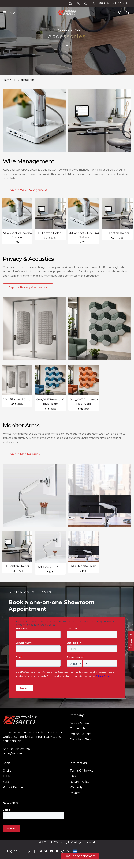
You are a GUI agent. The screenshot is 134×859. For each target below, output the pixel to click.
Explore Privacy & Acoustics (28, 287)
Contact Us (77, 728)
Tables (7, 776)
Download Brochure (84, 739)
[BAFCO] (67, 12)
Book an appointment (80, 856)
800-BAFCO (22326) (113, 3)
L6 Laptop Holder (50, 233)
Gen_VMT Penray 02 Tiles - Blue (50, 401)
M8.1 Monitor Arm (83, 566)
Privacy (75, 793)
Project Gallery (80, 734)
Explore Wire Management (28, 190)
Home (7, 80)
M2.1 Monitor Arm (50, 567)
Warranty (76, 787)
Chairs (7, 770)
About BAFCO (79, 722)
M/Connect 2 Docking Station (17, 235)
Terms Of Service (82, 770)
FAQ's (73, 776)
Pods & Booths (13, 787)
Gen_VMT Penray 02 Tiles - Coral (84, 401)
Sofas (6, 781)
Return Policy (79, 781)
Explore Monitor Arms (24, 454)
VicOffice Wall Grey (16, 399)
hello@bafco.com (15, 753)
